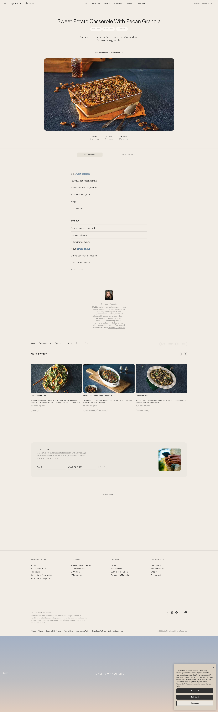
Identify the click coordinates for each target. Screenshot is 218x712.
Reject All (195, 697)
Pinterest (58, 343)
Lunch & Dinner (167, 344)
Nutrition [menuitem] (96, 3)
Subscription (207, 3)
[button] (5, 3)
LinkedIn (69, 343)
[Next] (185, 354)
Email (86, 343)
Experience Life (117, 52)
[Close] (213, 667)
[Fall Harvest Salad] (56, 385)
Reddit (78, 343)
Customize (195, 703)
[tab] (90, 155)
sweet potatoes (82, 174)
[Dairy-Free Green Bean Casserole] (109, 385)
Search (197, 3)
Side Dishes (181, 344)
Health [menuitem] (107, 3)
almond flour (83, 249)
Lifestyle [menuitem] (118, 3)
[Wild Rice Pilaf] (161, 385)
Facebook (43, 343)
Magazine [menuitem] (141, 3)
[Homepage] (21, 3)
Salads (34, 410)
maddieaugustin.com (116, 327)
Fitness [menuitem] (84, 3)
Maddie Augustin (103, 52)
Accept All (195, 691)
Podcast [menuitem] (129, 3)
